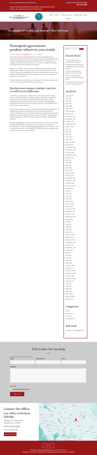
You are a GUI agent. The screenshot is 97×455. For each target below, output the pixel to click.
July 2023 (68, 191)
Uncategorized (70, 318)
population (51, 101)
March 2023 (69, 201)
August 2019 (69, 299)
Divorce (40, 54)
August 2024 (69, 157)
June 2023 (69, 193)
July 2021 (68, 253)
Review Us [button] (48, 445)
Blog (85, 15)
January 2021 (69, 268)
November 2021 (70, 242)
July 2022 (68, 222)
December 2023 (70, 178)
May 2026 (68, 103)
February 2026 (70, 111)
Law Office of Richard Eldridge (23, 54)
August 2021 (69, 250)
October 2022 (70, 214)
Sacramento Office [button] (10, 434)
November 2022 (70, 211)
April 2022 (69, 229)
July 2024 (68, 160)
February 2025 (70, 142)
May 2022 (68, 227)
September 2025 (71, 124)
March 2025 (69, 139)
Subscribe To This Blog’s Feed (75, 330)
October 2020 (70, 276)
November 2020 (70, 273)
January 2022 (69, 237)
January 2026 (69, 114)
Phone (63, 359)
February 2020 (70, 296)
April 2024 (69, 168)
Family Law (69, 313)
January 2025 (69, 144)
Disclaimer (13, 386)
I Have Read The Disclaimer (21, 389)
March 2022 (69, 232)
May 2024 (68, 165)
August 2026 (69, 96)
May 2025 (68, 134)
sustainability (20, 123)
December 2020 (70, 271)
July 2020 (68, 283)
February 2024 (70, 173)
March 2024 (69, 170)
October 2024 (70, 152)
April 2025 (69, 137)
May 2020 (68, 289)
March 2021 (69, 263)
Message (12, 367)
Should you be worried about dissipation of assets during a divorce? (75, 66)
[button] (95, 444)
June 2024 (69, 163)
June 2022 (69, 224)
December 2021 (70, 240)
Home (51, 15)
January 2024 (69, 175)
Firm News (69, 316)
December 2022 (70, 209)
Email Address (40, 359)
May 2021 (68, 258)
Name (12, 359)
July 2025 (68, 129)
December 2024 (70, 147)
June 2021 (69, 255)
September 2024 (71, 155)
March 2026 (69, 108)
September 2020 (71, 278)
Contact (68, 18)
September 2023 (71, 186)
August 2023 (69, 188)
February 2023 (70, 204)
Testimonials (78, 15)
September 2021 (71, 247)
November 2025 (70, 119)
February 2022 (70, 235)
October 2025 (70, 121)
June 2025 (69, 132)
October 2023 (70, 183)
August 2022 (69, 219)
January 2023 (69, 206)
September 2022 (71, 217)
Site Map (33, 452)
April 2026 (69, 106)
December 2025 (70, 116)
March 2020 (69, 294)
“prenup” (12, 63)
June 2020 (69, 286)
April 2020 (69, 291)
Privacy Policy (41, 452)
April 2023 (69, 199)
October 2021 (70, 245)
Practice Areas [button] (66, 15)
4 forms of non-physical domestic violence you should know (75, 77)
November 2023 (70, 181)
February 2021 (70, 265)
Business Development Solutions (57, 452)
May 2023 (68, 196)
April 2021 (69, 260)
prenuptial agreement (36, 126)
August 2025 (69, 126)
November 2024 (70, 150)
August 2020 (69, 281)
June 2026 (69, 101)
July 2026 (68, 98)
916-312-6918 (81, 5)
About (57, 15)
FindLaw (71, 452)
